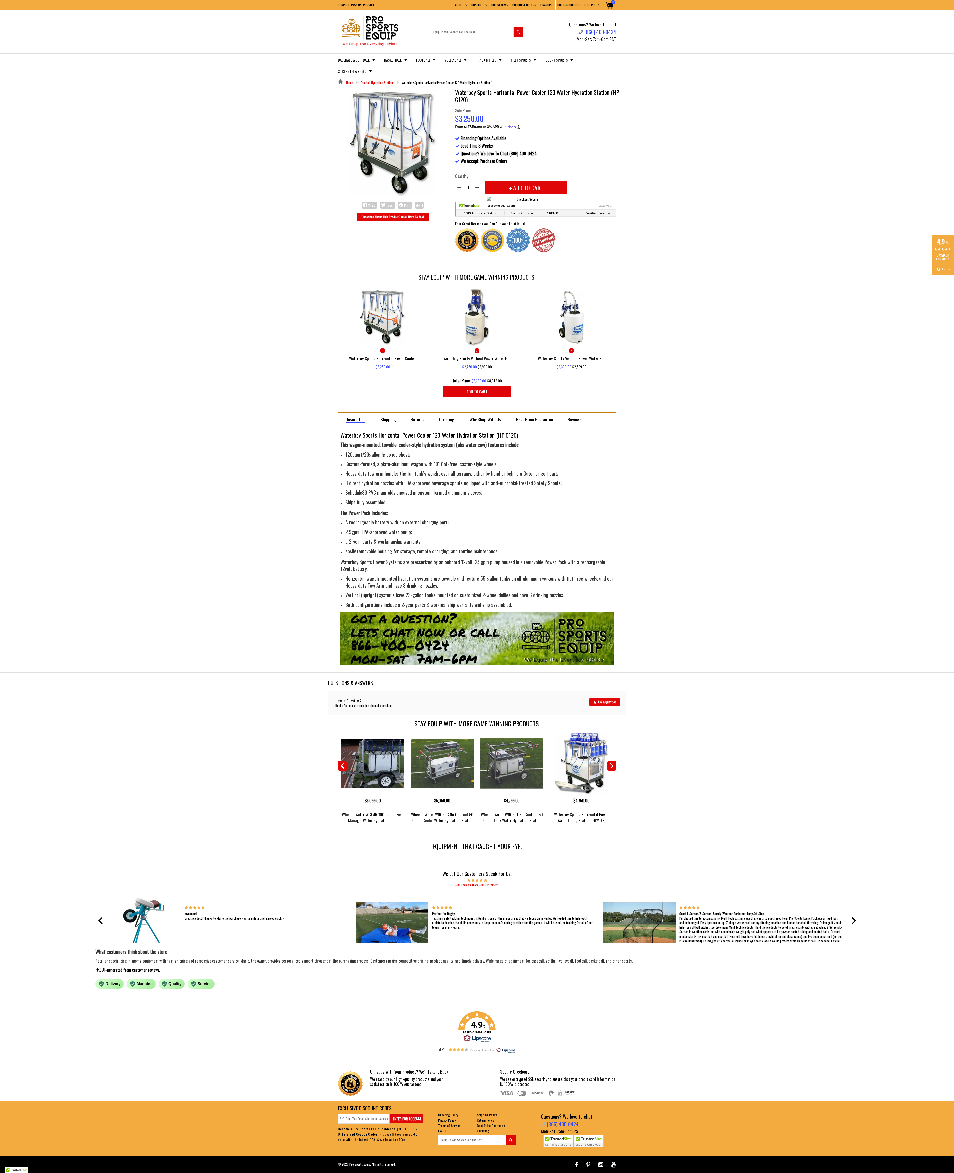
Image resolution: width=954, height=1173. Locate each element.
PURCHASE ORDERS (524, 4)
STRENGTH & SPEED (352, 71)
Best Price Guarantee (491, 1125)
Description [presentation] (355, 419)
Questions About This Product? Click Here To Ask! (393, 216)
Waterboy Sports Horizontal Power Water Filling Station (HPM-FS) (581, 817)
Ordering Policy (448, 1114)
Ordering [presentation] (446, 419)
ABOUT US (460, 4)
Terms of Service (449, 1125)
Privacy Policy (447, 1120)
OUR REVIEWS (499, 4)
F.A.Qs (442, 1130)
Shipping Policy (487, 1114)
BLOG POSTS (592, 4)
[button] (101, 920)
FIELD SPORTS (521, 60)
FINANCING (546, 4)
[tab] (355, 419)
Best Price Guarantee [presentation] (534, 419)
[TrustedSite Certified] (558, 1141)
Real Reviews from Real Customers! (477, 884)
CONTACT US (479, 4)
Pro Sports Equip (359, 1164)
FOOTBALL (423, 60)
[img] (477, 879)
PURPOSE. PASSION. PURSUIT (356, 4)
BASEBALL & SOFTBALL (354, 60)
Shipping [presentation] (388, 419)
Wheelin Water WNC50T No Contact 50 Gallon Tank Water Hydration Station (512, 817)
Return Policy (485, 1120)
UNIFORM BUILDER (568, 4)
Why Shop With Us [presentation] (485, 419)
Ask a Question (606, 701)
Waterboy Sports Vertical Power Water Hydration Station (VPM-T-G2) (571, 358)
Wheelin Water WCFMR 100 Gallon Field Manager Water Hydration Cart (373, 817)
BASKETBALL (393, 60)
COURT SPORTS (557, 60)
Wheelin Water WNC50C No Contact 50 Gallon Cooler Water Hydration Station (442, 817)
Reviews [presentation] (575, 419)
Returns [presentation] (417, 419)
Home (349, 82)
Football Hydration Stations (377, 82)
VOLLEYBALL (453, 60)
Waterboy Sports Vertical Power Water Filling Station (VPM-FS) (477, 358)
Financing (483, 1130)
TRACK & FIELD (486, 60)
